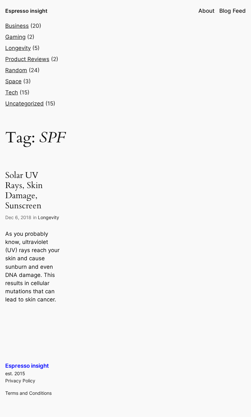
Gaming (15, 37)
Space (13, 81)
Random (16, 70)
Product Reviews (27, 59)
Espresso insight (26, 11)
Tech (11, 92)
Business (17, 26)
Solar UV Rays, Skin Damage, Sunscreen (24, 190)
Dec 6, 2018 (18, 217)
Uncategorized (24, 103)
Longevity (18, 48)
